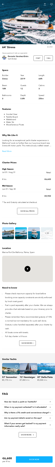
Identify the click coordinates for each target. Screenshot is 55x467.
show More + (27, 343)
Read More (6, 151)
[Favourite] (16, 366)
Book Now (34, 459)
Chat (38, 58)
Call (49, 58)
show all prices (27, 211)
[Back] (3, 4)
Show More (26, 435)
